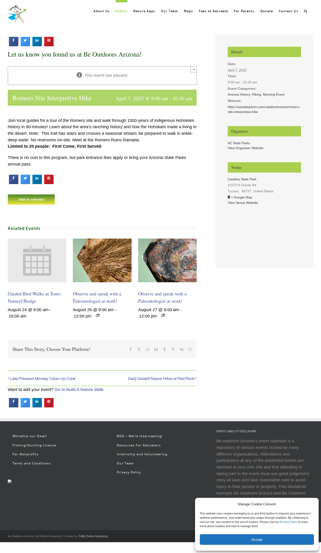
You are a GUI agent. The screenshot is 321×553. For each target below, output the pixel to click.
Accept (256, 539)
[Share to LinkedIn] (37, 45)
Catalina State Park (242, 179)
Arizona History (239, 94)
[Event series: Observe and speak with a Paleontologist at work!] (97, 315)
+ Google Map (241, 197)
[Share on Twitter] (25, 45)
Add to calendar (31, 199)
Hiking (256, 94)
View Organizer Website (245, 148)
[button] (305, 10)
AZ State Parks (239, 143)
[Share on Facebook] (13, 45)
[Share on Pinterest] (49, 45)
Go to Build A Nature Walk (79, 389)
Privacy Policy (289, 522)
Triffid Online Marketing (93, 536)
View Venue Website (243, 203)
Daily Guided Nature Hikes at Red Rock (161, 378)
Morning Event (274, 94)
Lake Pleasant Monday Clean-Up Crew (42, 378)
